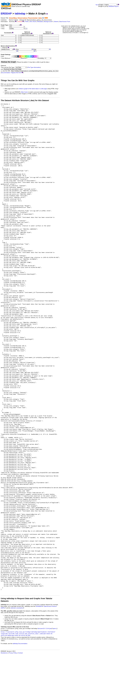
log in (97, 4)
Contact (20, 653)
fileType (48, 628)
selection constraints (17, 608)
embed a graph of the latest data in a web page (33, 88)
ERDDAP (6, 13)
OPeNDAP (39, 606)
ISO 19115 (33, 21)
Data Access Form (64, 21)
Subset (56, 21)
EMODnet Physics (114, 6)
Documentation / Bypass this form (11, 72)
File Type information (34, 67)
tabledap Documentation (20, 643)
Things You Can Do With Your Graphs (17, 80)
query (55, 628)
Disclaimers (4, 653)
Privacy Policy (13, 653)
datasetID (41, 628)
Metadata (40, 21)
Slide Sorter (24, 92)
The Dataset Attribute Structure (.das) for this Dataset (25, 100)
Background (47, 21)
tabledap (20, 13)
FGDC (27, 21)
